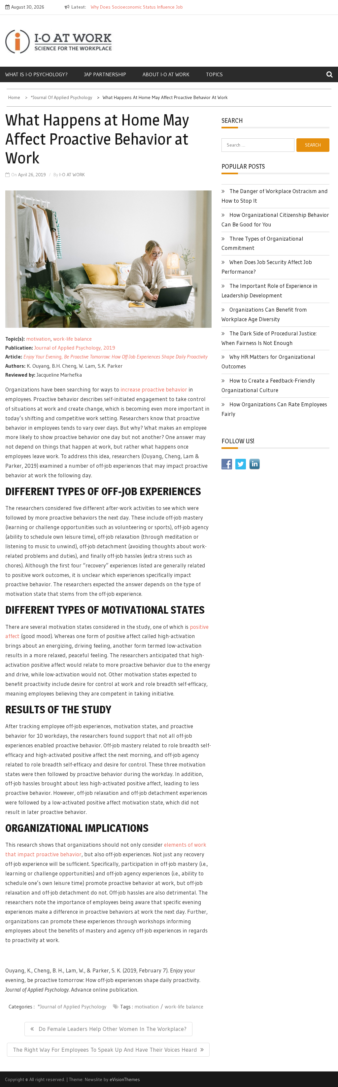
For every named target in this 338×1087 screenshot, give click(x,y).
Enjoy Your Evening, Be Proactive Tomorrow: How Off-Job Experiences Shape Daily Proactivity (115, 356)
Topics (214, 74)
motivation (38, 338)
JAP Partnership (105, 74)
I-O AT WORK (72, 175)
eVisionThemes (125, 1079)
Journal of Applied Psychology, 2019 (74, 347)
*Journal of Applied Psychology (72, 1006)
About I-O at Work (166, 74)
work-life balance (72, 338)
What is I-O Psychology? (36, 74)
